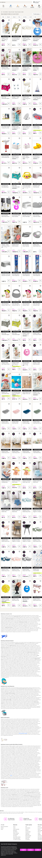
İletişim (2, 829)
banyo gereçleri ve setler (23, 733)
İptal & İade (15, 830)
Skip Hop (33, 812)
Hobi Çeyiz (4, 813)
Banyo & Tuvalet (11, 11)
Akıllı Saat (26, 830)
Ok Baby (26, 812)
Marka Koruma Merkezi (4, 826)
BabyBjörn (22, 812)
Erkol (35, 16)
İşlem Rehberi (15, 831)
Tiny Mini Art (19, 813)
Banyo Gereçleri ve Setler (19, 11)
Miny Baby (30, 812)
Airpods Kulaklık (27, 831)
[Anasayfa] (1, 11)
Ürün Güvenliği (15, 834)
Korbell (30, 16)
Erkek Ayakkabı (27, 837)
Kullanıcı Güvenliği (16, 833)
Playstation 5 (27, 833)
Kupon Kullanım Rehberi (17, 837)
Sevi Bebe (25, 16)
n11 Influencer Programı (17, 839)
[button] (36, 64)
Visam (36, 812)
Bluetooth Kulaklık (28, 835)
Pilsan (19, 16)
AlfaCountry (10, 813)
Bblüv (20, 812)
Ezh (28, 812)
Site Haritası (15, 835)
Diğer (3, 16)
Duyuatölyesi (40, 812)
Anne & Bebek (5, 11)
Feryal (13, 813)
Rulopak (14, 16)
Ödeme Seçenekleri (16, 829)
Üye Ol (14, 826)
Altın (26, 826)
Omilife (7, 813)
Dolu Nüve (17, 812)
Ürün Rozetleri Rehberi (16, 838)
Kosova (16, 813)
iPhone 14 (27, 829)
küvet (11, 775)
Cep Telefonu (27, 839)
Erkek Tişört (27, 838)
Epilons (1, 813)
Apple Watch (27, 834)
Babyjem (8, 16)
